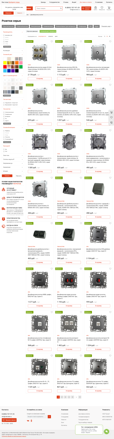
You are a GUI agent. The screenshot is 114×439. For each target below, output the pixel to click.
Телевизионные (48, 26)
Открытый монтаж (22, 26)
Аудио (97, 26)
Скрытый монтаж (8, 26)
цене (56, 36)
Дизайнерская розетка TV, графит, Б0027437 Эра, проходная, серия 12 (68, 382)
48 (109, 36)
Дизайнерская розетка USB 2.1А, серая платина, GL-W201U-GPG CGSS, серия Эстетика (68, 69)
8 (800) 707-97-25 (72, 8)
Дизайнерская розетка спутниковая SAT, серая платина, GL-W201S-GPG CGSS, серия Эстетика (97, 69)
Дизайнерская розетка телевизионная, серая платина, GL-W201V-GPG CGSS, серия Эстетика (39, 113)
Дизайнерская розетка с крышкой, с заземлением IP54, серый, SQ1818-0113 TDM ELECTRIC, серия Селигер (97, 206)
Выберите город (14, 2)
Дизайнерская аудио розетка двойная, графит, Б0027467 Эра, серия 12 (67, 296)
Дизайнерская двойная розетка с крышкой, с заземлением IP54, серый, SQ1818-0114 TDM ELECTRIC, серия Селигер (68, 207)
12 (104, 36)
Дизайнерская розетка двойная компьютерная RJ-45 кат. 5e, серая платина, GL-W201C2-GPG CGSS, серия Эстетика (69, 114)
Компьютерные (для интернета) (65, 26)
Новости (63, 419)
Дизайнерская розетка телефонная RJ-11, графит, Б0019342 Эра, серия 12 (39, 339)
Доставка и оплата (84, 414)
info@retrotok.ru (75, 9)
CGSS (29, 64)
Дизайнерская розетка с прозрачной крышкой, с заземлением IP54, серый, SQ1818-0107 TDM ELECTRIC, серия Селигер (69, 252)
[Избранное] (111, 117)
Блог (62, 422)
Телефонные (82, 26)
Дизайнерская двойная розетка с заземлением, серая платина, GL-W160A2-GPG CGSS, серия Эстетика (68, 158)
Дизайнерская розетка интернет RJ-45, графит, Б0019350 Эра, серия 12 (98, 339)
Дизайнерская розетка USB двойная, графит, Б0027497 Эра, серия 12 (98, 250)
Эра (87, 246)
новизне (50, 36)
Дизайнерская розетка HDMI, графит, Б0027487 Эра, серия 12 (39, 295)
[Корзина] (111, 112)
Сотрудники (64, 416)
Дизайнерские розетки (36, 14)
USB (90, 26)
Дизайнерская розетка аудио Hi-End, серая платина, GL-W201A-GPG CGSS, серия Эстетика (39, 69)
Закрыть (19, 13)
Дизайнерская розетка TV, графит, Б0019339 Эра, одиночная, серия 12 (97, 382)
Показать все (7, 46)
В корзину (40, 78)
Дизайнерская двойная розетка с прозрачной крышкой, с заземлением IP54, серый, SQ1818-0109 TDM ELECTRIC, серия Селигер (39, 252)
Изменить (8, 13)
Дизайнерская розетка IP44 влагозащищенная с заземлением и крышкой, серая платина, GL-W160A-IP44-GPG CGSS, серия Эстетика (98, 159)
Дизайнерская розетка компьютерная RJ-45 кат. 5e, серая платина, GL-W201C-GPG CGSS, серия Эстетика (97, 114)
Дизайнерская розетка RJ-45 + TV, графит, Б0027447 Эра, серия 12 (38, 382)
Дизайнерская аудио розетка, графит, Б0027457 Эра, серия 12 (96, 295)
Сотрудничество (83, 419)
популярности (42, 36)
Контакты (64, 425)
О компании (64, 414)
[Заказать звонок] (111, 122)
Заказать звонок (11, 420)
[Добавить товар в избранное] (52, 41)
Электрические (35, 26)
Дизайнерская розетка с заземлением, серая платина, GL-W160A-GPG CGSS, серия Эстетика (38, 206)
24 (107, 36)
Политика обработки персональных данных (14, 436)
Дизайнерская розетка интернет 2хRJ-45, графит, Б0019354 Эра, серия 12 (68, 340)
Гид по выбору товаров (85, 422)
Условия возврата (84, 416)
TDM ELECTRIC (60, 201)
